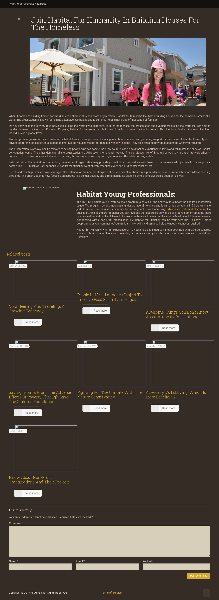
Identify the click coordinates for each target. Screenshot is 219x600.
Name (13, 561)
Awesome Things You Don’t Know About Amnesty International (177, 314)
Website (148, 561)
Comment (16, 523)
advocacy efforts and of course (186, 209)
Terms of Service (111, 592)
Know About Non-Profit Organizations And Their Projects (39, 479)
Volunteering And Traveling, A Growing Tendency (37, 308)
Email (80, 561)
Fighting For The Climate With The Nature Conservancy (109, 394)
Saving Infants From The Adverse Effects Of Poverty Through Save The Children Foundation (40, 397)
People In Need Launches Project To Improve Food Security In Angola (109, 297)
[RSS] (208, 3)
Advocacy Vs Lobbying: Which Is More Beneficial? (176, 394)
